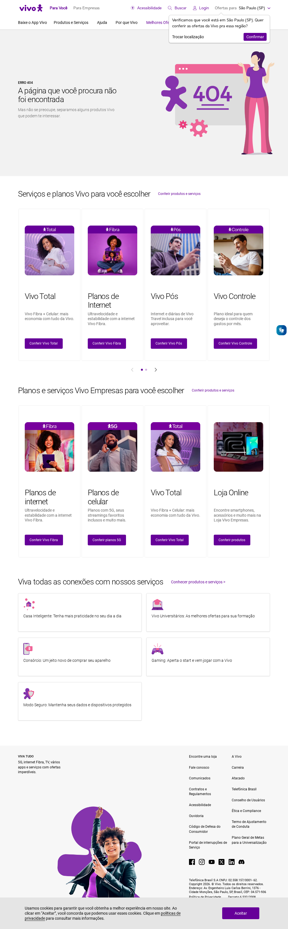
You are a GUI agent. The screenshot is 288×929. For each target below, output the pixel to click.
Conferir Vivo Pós (169, 343)
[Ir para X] (221, 862)
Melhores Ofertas (161, 22)
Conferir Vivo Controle (235, 343)
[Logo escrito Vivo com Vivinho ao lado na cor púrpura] (31, 8)
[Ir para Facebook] (192, 862)
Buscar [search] (180, 7)
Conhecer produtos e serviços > (198, 582)
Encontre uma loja (203, 757)
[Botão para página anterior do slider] (132, 370)
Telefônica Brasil (244, 789)
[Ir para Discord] (241, 862)
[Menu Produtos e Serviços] (90, 22)
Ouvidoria (196, 816)
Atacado (238, 778)
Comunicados (199, 778)
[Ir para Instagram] (202, 862)
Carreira (238, 768)
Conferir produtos (232, 540)
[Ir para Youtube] (212, 862)
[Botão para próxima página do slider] (156, 370)
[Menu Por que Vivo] (139, 22)
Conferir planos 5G (107, 540)
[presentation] (142, 370)
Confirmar (255, 37)
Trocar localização (188, 37)
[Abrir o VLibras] (281, 330)
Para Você (59, 7)
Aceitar (241, 913)
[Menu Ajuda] (109, 22)
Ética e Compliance (246, 811)
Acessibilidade (149, 7)
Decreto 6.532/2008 (242, 897)
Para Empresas (86, 7)
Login (204, 7)
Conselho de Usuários (248, 800)
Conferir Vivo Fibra (107, 343)
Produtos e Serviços (71, 22)
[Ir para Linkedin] (232, 862)
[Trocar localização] (268, 8)
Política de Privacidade (205, 897)
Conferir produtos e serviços (179, 194)
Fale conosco (199, 768)
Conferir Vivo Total (44, 343)
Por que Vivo (127, 22)
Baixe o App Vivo (32, 22)
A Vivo (237, 757)
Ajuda (102, 22)
